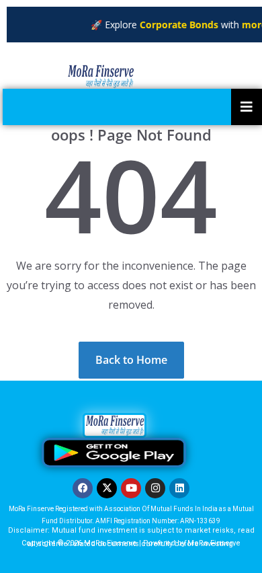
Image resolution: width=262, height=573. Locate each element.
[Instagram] (155, 488)
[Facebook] (83, 488)
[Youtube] (131, 488)
